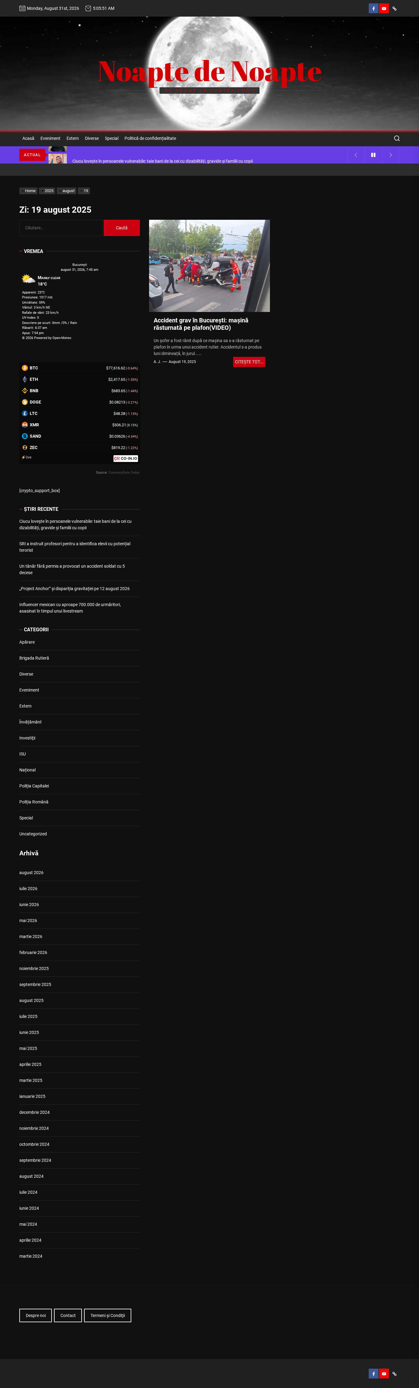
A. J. (157, 362)
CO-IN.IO (129, 458)
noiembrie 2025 (34, 968)
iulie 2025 (28, 1016)
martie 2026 (30, 936)
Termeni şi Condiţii (107, 1315)
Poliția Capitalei (34, 785)
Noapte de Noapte (210, 70)
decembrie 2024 (34, 1112)
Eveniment (50, 138)
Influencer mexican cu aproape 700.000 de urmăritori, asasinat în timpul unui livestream (70, 607)
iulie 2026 (28, 888)
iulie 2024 (28, 1192)
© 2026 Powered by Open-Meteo (46, 338)
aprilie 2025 (30, 1064)
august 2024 (31, 1176)
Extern (73, 138)
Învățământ (30, 722)
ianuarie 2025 (32, 1096)
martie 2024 (30, 1256)
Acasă (28, 138)
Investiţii (27, 737)
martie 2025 (30, 1080)
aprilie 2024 (30, 1240)
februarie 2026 (33, 952)
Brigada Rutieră (34, 658)
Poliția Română (33, 801)
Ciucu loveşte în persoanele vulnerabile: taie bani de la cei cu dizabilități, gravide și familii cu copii (75, 524)
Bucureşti (79, 264)
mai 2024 (28, 1224)
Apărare (27, 642)
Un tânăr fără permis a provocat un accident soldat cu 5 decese (72, 569)
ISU (22, 753)
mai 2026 (28, 920)
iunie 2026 (29, 904)
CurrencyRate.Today (124, 473)
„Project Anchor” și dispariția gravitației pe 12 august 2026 (74, 588)
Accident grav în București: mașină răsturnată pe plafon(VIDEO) (201, 324)
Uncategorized (33, 833)
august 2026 (31, 872)
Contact (68, 1315)
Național (27, 769)
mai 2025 (28, 1048)
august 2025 (31, 1000)
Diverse (92, 138)
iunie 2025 (29, 1032)
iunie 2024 (29, 1208)
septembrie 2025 (35, 984)
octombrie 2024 (34, 1144)
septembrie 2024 (35, 1160)
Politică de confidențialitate (150, 138)
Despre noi (36, 1315)
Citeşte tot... (249, 361)
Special (111, 138)
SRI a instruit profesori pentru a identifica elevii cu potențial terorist (74, 547)
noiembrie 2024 (34, 1128)
